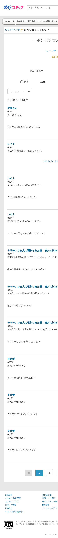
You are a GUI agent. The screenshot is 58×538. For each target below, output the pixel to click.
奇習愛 (11, 358)
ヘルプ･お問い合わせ (14, 512)
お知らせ (8, 508)
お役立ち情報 (10, 505)
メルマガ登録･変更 (13, 498)
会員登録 (8, 495)
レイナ (11, 144)
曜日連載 (31, 21)
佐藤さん (12, 108)
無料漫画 (20, 21)
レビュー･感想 (44, 21)
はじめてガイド (11, 501)
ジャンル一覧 (9, 21)
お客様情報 (46, 495)
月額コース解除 (48, 498)
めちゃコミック (12, 29)
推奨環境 (45, 505)
